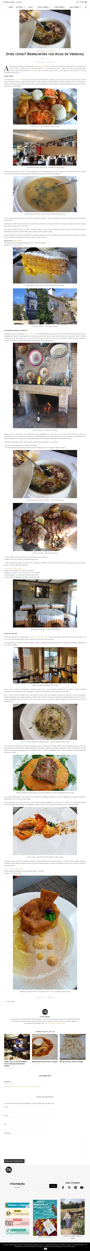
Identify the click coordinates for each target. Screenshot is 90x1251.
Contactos (17, 1187)
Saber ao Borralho (30, 334)
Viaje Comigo (10, 1001)
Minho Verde (17, 79)
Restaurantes (51, 62)
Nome (6, 1107)
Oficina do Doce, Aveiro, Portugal (71, 1061)
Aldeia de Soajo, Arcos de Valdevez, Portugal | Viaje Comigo (22, 1086)
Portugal (50, 51)
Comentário (7, 1133)
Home (11, 7)
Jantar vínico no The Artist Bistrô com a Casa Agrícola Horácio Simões (15, 1064)
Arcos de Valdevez (40, 62)
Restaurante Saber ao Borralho (13, 568)
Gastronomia (41, 51)
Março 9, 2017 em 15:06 (9, 1083)
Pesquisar (53, 1186)
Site (5, 1124)
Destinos (19, 7)
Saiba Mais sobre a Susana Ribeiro (55, 1023)
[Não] (88, 1247)
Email (6, 1115)
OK (45, 1248)
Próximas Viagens (9, 2)
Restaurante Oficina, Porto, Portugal (44, 1061)
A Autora (19, 2)
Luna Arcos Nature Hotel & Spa (38, 637)
